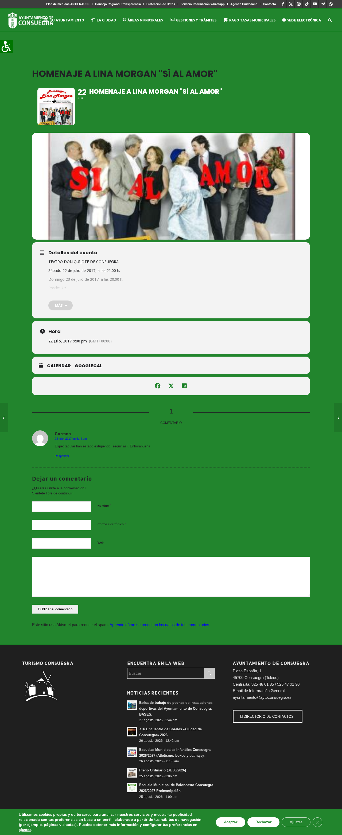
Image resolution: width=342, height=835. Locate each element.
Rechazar (263, 822)
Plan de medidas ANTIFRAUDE (68, 4)
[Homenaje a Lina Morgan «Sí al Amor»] (338, 417)
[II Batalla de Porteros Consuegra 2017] (4, 417)
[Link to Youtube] (315, 4)
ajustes (25, 829)
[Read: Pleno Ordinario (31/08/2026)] (132, 773)
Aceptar (230, 822)
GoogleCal (88, 366)
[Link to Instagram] (299, 4)
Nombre (104, 506)
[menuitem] (68, 4)
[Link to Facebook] (283, 4)
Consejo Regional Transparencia (118, 4)
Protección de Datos (160, 4)
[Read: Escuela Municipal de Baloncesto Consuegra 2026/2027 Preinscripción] (132, 787)
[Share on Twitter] (171, 386)
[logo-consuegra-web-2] (35, 20)
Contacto (269, 4)
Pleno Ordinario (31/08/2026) (162, 770)
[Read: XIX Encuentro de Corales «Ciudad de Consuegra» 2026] (132, 731)
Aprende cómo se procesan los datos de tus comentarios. (160, 624)
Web (101, 542)
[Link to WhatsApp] (331, 4)
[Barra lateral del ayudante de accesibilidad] (6, 46)
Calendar (59, 366)
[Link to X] (291, 4)
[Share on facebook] (157, 386)
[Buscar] (330, 20)
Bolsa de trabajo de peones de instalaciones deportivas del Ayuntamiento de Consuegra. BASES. (175, 708)
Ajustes (296, 822)
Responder (62, 456)
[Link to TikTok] (307, 4)
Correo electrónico (112, 524)
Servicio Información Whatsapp (203, 4)
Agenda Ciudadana (243, 4)
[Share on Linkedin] (184, 386)
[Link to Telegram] (323, 4)
